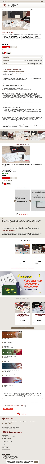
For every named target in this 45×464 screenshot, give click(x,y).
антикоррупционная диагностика (9, 372)
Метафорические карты (6, 439)
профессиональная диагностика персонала (11, 370)
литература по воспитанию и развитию (10, 358)
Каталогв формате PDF (24, 414)
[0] (3, 1)
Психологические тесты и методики (11, 9)
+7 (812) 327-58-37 (6, 454)
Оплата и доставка (5, 446)
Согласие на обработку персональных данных (10, 427)
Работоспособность (21, 9)
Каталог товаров (5, 435)
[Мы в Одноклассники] (6, 423)
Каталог (3, 9)
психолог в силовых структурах (8, 342)
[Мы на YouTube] (9, 423)
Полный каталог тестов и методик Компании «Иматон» (22, 327)
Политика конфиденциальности (8, 425)
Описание (4, 69)
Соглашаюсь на (15, 405)
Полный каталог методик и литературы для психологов (22, 268)
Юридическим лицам (6, 449)
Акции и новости (5, 447)
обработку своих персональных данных (17, 405)
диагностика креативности (8, 385)
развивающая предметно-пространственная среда (12, 360)
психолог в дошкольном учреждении (9, 339)
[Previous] (30, 136)
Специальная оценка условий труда (8, 428)
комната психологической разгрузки (9, 374)
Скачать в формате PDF (24, 214)
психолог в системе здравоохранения (10, 341)
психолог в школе (6, 338)
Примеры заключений (17, 69)
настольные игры (6, 361)
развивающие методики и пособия (9, 356)
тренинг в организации (7, 371)
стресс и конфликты (6, 375)
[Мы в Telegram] (11, 423)
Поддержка (4, 444)
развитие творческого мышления (9, 384)
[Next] (15, 136)
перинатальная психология (8, 347)
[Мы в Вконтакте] (3, 423)
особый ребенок (6, 357)
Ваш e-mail (28, 406)
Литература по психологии (7, 441)
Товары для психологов (6, 438)
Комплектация (9, 69)
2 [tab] (13, 30)
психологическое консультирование (9, 343)
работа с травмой (6, 346)
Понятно (36, 461)
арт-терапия (5, 386)
